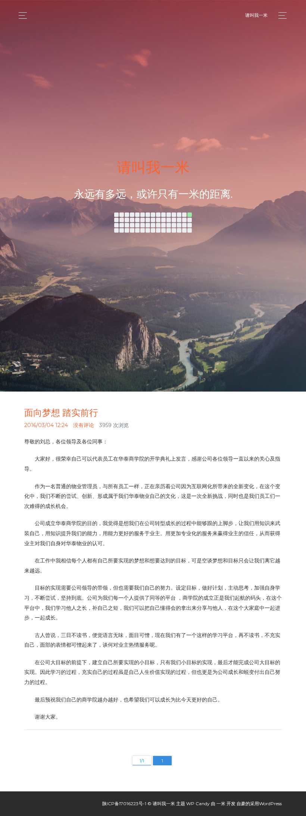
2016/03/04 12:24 (46, 425)
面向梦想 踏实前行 (61, 412)
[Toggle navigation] (280, 15)
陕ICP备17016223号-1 (124, 803)
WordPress (270, 803)
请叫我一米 (256, 15)
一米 (220, 803)
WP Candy (198, 803)
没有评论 (83, 425)
